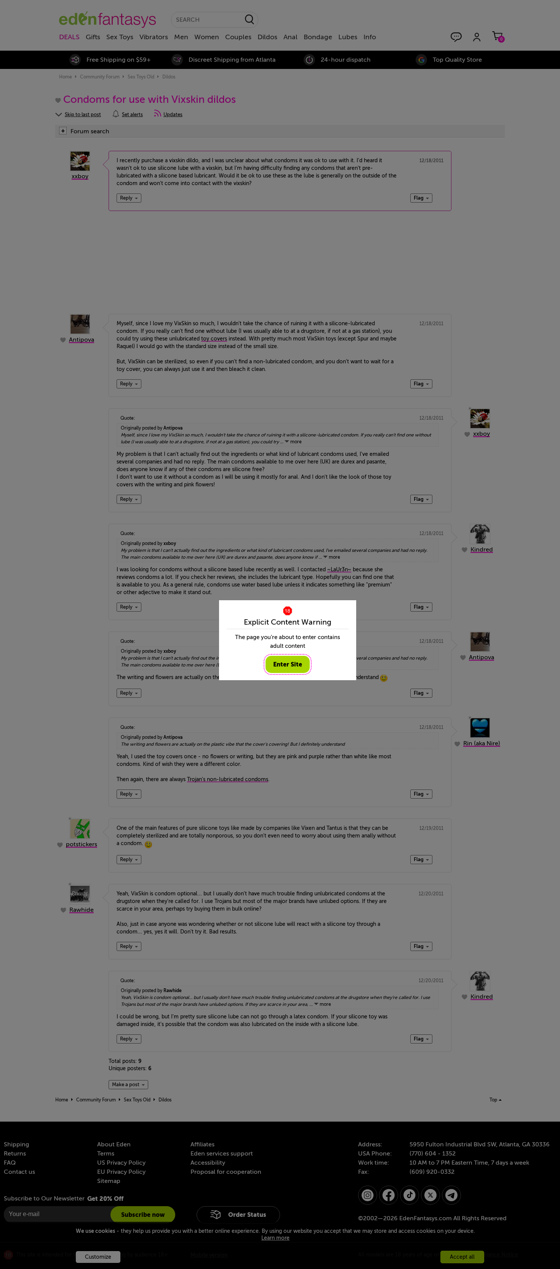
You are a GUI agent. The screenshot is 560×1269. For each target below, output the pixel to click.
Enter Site (287, 664)
